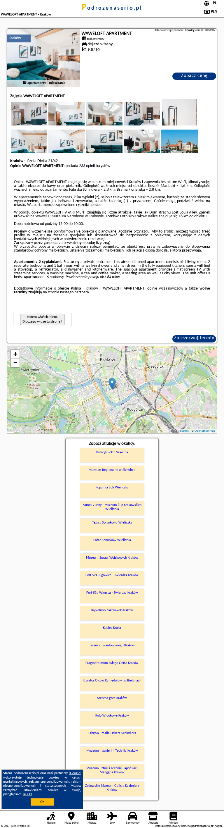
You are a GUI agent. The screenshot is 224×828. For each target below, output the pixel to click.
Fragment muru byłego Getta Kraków (112, 663)
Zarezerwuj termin (194, 338)
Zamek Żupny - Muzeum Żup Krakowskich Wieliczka (112, 507)
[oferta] (25, 83)
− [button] (15, 362)
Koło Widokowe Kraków (112, 715)
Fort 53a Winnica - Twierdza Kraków (112, 593)
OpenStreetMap (205, 431)
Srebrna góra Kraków (112, 698)
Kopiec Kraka (112, 628)
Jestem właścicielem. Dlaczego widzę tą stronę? (42, 319)
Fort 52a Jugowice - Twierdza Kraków (112, 575)
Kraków (15, 38)
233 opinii (87, 166)
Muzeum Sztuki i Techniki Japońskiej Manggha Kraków (112, 770)
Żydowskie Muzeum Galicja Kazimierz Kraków (112, 788)
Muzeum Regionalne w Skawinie (112, 470)
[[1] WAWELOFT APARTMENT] (43, 58)
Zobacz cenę (194, 75)
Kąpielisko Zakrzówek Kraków (112, 610)
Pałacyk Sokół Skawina (112, 452)
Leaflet (184, 431)
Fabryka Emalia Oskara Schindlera (112, 733)
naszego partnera (74, 292)
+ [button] (15, 354)
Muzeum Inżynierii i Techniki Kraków (112, 751)
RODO (27, 794)
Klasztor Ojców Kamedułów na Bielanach (112, 680)
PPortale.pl (23, 826)
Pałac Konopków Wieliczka (112, 540)
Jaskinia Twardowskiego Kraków (112, 645)
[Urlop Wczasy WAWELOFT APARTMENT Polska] (37, 119)
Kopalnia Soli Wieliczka (112, 487)
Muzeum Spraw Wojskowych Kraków (112, 558)
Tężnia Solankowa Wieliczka (112, 522)
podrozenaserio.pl (112, 8)
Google (75, 773)
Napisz (218, 826)
